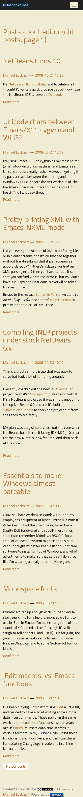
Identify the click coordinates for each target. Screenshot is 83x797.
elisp (34, 722)
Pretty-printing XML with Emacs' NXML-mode (41, 223)
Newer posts (16, 766)
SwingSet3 (66, 389)
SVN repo (35, 394)
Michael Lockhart (16, 75)
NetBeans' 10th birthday (27, 84)
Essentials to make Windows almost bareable (32, 483)
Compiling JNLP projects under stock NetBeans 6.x (40, 339)
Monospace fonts (30, 588)
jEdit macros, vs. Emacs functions (39, 679)
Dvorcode (55, 94)
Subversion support (18, 410)
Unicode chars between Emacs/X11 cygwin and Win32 (39, 129)
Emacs (18, 728)
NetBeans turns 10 (32, 60)
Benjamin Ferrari (48, 294)
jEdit (59, 707)
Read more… (12, 102)
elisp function (60, 299)
